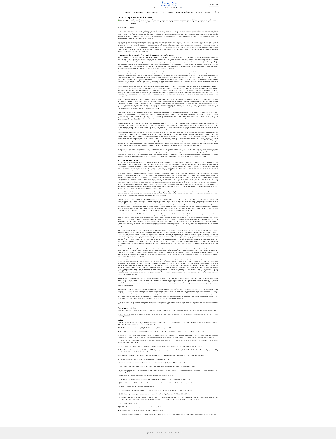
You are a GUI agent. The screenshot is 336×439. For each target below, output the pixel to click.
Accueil (127, 12)
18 (205, 221)
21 (123, 271)
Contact (208, 12)
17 (192, 210)
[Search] (218, 12)
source (120, 418)
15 (143, 184)
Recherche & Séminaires (184, 12)
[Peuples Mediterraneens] (168, 5)
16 (123, 203)
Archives (199, 12)
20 (128, 239)
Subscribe (214, 5)
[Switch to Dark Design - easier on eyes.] (215, 12)
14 (184, 179)
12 (211, 154)
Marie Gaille (123, 27)
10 (188, 129)
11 (146, 145)
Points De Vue (138, 12)
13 (171, 170)
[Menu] (118, 12)
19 (163, 234)
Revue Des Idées (167, 12)
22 (135, 274)
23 (182, 298)
